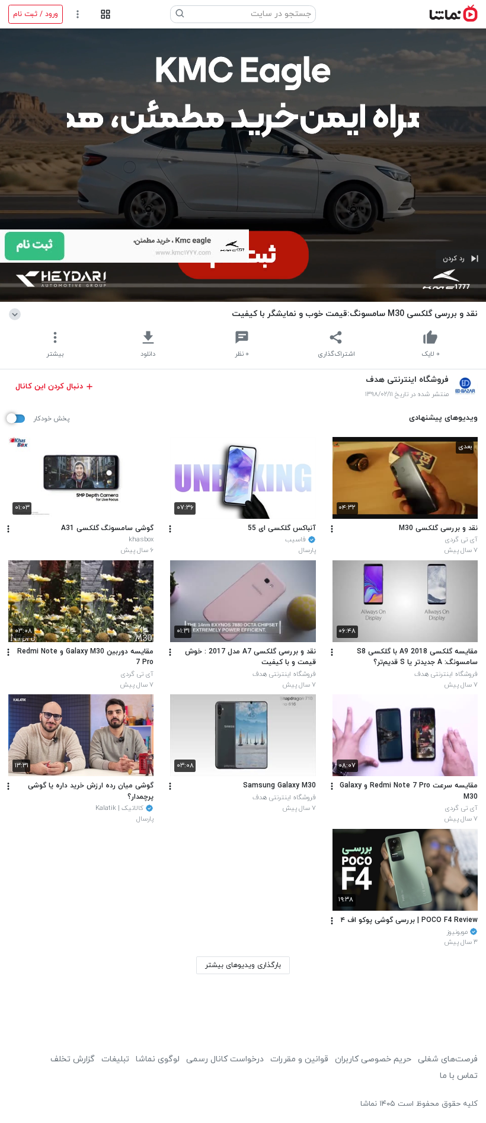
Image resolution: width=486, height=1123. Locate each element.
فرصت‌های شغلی (448, 1059)
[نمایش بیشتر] (16, 313)
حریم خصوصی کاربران (373, 1059)
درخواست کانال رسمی (225, 1059)
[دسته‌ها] (105, 14)
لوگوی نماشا (158, 1059)
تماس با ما (459, 1075)
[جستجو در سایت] (180, 14)
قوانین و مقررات (299, 1059)
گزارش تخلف (72, 1059)
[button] (461, 259)
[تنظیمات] (78, 14)
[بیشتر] (332, 529)
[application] (243, 165)
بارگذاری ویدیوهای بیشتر (243, 965)
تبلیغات (115, 1059)
